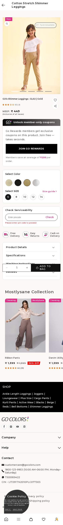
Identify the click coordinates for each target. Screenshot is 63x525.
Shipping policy (39, 500)
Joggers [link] (38, 393)
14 (41, 196)
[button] (9, 105)
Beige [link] (50, 402)
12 (33, 196)
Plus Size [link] (26, 398)
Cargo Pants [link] (41, 398)
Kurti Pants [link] (9, 402)
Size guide (49, 191)
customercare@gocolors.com (22, 464)
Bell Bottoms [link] (19, 406)
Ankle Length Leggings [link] (17, 393)
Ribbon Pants (12, 358)
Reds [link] (6, 406)
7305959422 (12, 477)
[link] (6, 520)
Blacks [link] (40, 402)
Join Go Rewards (31, 148)
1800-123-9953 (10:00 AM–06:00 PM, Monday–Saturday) (33, 471)
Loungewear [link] (10, 398)
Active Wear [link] (26, 402)
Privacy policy (35, 496)
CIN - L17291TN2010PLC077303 (21, 482)
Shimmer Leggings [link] (41, 406)
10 (24, 196)
